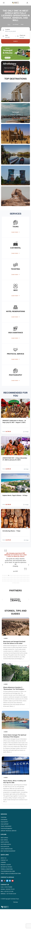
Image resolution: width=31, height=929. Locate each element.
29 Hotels (10, 93)
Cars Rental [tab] (15, 24)
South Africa (15, 174)
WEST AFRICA (4, 902)
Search (15, 41)
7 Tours (18, 197)
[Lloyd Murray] (27, 417)
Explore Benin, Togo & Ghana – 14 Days (15, 495)
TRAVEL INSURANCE (6, 890)
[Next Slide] (28, 597)
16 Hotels (12, 114)
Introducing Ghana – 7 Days (11, 531)
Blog (6, 702)
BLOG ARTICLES (5, 911)
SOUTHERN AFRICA (6, 908)
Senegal (15, 112)
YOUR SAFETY (4, 886)
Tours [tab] (9, 24)
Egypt (15, 195)
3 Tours (18, 135)
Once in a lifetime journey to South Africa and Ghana (15, 554)
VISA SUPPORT (5, 888)
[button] (2, 664)
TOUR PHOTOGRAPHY (6, 893)
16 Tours (19, 114)
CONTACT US (4, 924)
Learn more (14, 232)
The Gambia (15, 154)
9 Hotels (13, 135)
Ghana (15, 91)
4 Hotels (13, 156)
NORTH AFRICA (5, 906)
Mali (15, 133)
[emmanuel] (27, 455)
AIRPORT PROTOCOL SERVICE (8, 895)
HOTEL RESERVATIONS (6, 913)
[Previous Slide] (2, 597)
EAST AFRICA (4, 904)
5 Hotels (13, 177)
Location (7, 29)
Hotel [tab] (22, 24)
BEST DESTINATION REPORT (8, 915)
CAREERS (3, 926)
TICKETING (3, 881)
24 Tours (16, 93)
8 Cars (21, 93)
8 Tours (18, 177)
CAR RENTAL (4, 884)
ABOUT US (3, 922)
